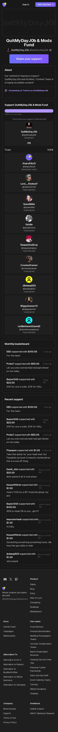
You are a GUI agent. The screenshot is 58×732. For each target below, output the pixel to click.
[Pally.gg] (4, 4)
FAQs (32, 593)
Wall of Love (36, 598)
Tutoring (34, 684)
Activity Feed (9, 627)
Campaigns (8, 631)
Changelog (35, 602)
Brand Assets (9, 709)
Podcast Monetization (40, 631)
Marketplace (36, 611)
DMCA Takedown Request (42, 713)
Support (7, 713)
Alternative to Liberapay (14, 685)
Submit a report (37, 709)
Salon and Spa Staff (39, 675)
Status (33, 584)
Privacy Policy (10, 722)
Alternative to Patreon (13, 664)
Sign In (25, 4)
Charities (34, 693)
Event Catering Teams (40, 680)
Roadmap (34, 607)
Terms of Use (9, 718)
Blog (32, 589)
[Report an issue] (50, 50)
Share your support (29, 58)
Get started (44, 4)
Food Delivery (36, 627)
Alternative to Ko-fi (12, 660)
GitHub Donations (38, 689)
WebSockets (9, 636)
